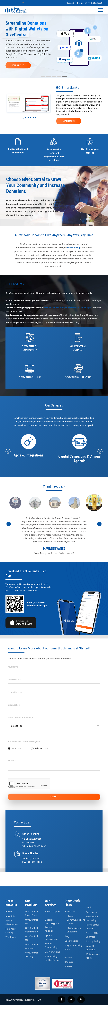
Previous (8, 523)
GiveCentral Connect (31, 946)
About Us (10, 916)
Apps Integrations (51, 937)
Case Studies (71, 940)
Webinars (10, 937)
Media (89, 907)
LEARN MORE (69, 121)
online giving (73, 247)
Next (99, 523)
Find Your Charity (10, 930)
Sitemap (69, 961)
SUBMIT (54, 796)
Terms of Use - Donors (93, 926)
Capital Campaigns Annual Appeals (52, 925)
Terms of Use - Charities (93, 935)
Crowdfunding (52, 951)
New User (17, 748)
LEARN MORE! (50, 62)
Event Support (52, 911)
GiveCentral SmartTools (31, 913)
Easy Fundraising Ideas (74, 947)
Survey (68, 966)
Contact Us (91, 912)
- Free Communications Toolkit (76, 920)
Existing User (42, 748)
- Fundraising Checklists (74, 930)
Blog (67, 936)
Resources (70, 911)
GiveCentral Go (31, 938)
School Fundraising (51, 945)
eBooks (68, 957)
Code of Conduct (90, 947)
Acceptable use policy (92, 918)
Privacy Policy (93, 941)
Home (8, 911)
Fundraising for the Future (52, 958)
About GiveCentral (11, 922)
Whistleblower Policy (93, 956)
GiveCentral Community (31, 930)
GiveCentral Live (31, 921)
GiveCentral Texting (31, 954)
